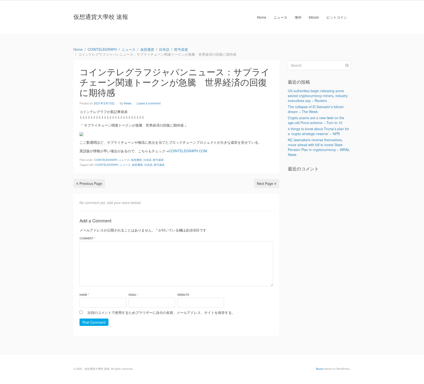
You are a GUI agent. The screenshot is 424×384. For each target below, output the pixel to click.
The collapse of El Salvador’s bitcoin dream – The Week (316, 109)
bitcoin (314, 17)
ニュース (280, 17)
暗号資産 (158, 160)
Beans (320, 369)
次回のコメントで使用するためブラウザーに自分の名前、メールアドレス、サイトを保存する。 (161, 312)
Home (261, 17)
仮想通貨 (136, 160)
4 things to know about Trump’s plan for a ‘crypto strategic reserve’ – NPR (318, 131)
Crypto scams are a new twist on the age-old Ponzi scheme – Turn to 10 (316, 120)
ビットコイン (336, 17)
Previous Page (91, 183)
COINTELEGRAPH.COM (188, 150)
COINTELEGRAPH (105, 160)
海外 (298, 17)
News (128, 103)
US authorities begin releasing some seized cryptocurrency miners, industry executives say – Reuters (318, 95)
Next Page (265, 183)
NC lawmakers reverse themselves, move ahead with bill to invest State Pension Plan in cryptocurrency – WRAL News (319, 147)
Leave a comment (148, 103)
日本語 (147, 160)
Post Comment (94, 322)
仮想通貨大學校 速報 (100, 16)
